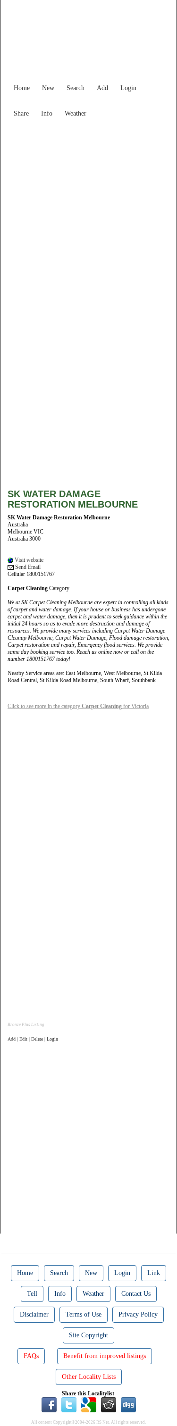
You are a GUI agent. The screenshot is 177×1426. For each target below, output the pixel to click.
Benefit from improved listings (104, 1355)
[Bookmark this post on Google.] (89, 1404)
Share (21, 113)
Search (75, 88)
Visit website (28, 560)
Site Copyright (88, 1335)
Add (102, 88)
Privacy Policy (138, 1314)
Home (22, 88)
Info (46, 113)
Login (128, 88)
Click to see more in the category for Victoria (78, 706)
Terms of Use (83, 1314)
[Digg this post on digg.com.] (128, 1404)
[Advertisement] (88, 210)
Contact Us (136, 1293)
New (48, 88)
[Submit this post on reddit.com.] (108, 1404)
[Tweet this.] (69, 1404)
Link (153, 1272)
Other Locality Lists (89, 1376)
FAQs (31, 1355)
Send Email (27, 567)
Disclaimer (34, 1314)
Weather (75, 113)
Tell (32, 1293)
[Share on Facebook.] (49, 1404)
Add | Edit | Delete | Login (33, 1039)
